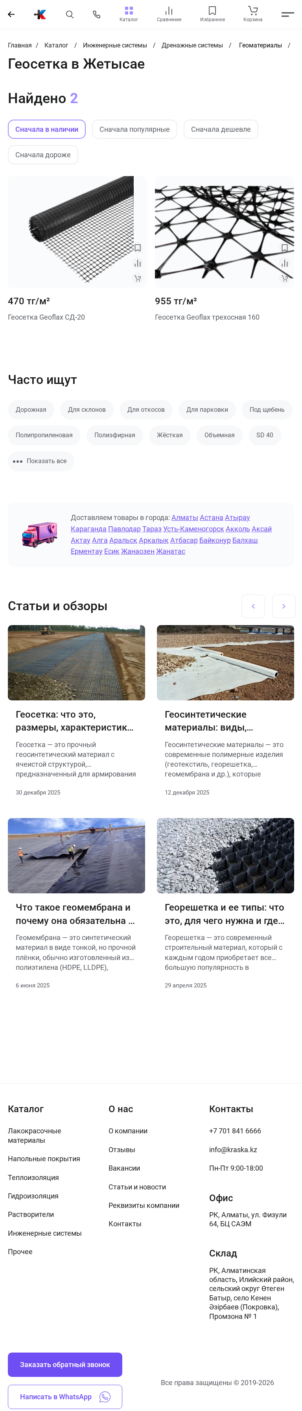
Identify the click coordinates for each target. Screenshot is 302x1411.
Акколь (238, 529)
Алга (100, 540)
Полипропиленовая (44, 435)
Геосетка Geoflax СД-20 (46, 317)
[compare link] (169, 10)
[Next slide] (284, 606)
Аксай (262, 529)
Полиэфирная (114, 435)
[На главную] (40, 14)
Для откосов (146, 409)
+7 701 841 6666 (235, 1131)
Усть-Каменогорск (193, 529)
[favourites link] (212, 10)
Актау (80, 540)
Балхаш (245, 540)
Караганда (89, 529)
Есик (112, 551)
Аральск (123, 540)
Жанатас (170, 551)
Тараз (152, 529)
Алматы (184, 517)
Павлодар (124, 529)
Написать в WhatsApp (56, 1397)
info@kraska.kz (233, 1150)
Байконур (215, 540)
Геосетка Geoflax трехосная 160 (207, 317)
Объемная (219, 435)
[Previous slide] (253, 606)
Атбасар (184, 540)
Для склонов (87, 409)
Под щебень (267, 409)
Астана (211, 517)
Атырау (237, 517)
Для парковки (207, 409)
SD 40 (264, 435)
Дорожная (31, 409)
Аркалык (154, 540)
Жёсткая (170, 435)
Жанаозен (138, 551)
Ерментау (87, 551)
